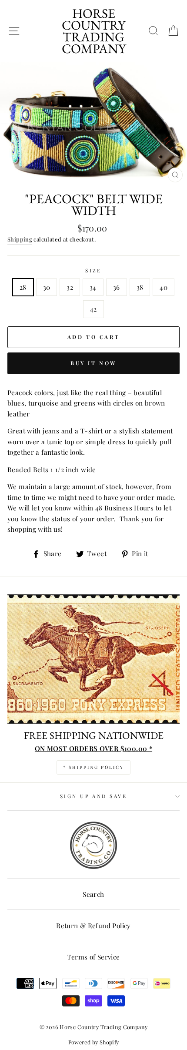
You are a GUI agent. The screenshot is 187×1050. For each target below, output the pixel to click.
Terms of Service (93, 956)
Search (93, 894)
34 (93, 287)
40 (163, 287)
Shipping (19, 239)
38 (140, 287)
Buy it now (93, 362)
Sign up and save (93, 796)
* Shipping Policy (93, 767)
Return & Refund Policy (93, 925)
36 (116, 287)
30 (46, 287)
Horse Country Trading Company (94, 31)
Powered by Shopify (93, 1042)
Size (93, 270)
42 (93, 308)
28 (23, 287)
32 (70, 287)
